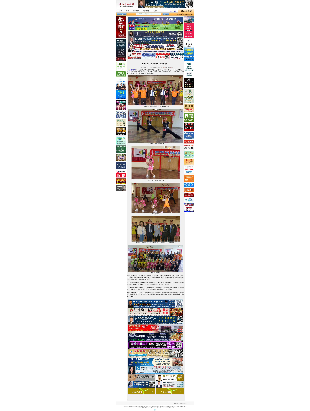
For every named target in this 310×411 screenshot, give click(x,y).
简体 (171, 11)
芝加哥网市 (146, 11)
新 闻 (127, 11)
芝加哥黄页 (136, 11)
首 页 (120, 11)
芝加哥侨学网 (131, 70)
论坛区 (155, 11)
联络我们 (184, 403)
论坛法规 (176, 403)
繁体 (175, 11)
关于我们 (180, 403)
